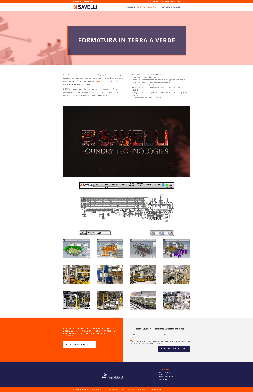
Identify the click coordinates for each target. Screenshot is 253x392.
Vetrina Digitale (156, 389)
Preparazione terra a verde (170, 7)
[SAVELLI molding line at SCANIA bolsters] (143, 283)
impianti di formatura (102, 81)
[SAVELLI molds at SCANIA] (110, 309)
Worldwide (163, 374)
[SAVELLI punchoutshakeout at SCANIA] (176, 309)
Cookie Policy (164, 379)
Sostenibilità (157, 1)
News (167, 1)
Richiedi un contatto (79, 344)
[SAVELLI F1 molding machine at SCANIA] (76, 283)
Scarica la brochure (174, 349)
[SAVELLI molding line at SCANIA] (176, 283)
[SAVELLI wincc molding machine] (110, 257)
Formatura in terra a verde (146, 7)
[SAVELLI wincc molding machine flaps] (76, 257)
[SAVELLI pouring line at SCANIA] (143, 309)
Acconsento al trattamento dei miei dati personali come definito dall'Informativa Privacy (160, 342)
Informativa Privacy (166, 377)
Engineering (130, 7)
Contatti (174, 1)
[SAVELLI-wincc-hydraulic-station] (143, 257)
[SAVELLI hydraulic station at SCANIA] (110, 283)
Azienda (148, 1)
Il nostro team (164, 372)
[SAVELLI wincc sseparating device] (176, 257)
